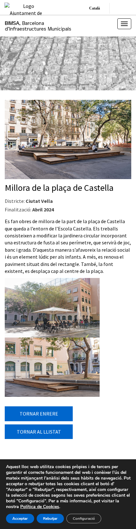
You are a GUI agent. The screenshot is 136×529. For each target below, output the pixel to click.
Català (94, 8)
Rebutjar (50, 518)
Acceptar (20, 518)
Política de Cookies (39, 507)
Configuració (84, 518)
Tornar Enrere (39, 413)
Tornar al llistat (39, 432)
